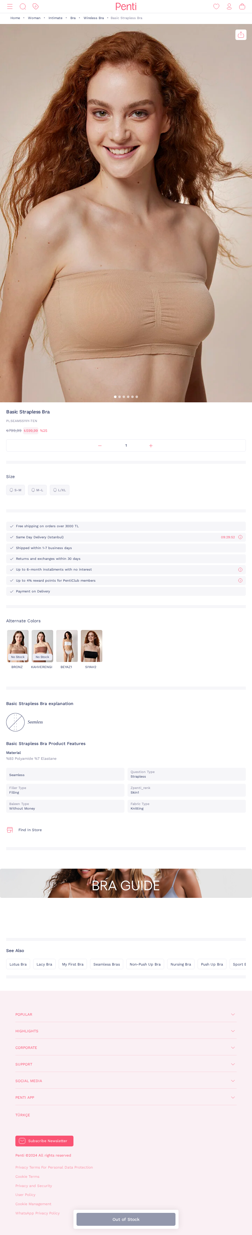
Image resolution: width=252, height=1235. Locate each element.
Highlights (26, 1031)
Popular (23, 1014)
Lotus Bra (18, 964)
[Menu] (10, 6)
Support (23, 1064)
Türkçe (22, 1115)
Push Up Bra (212, 964)
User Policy (25, 1195)
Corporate (26, 1048)
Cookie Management (33, 1204)
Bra (73, 18)
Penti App (24, 1097)
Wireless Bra (94, 18)
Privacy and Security (33, 1186)
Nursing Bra (181, 964)
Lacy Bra (44, 964)
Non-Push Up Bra (145, 964)
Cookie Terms (27, 1176)
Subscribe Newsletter (47, 1141)
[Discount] (35, 6)
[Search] (22, 6)
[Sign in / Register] (229, 6)
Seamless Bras (106, 964)
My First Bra (73, 964)
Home (15, 18)
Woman (34, 18)
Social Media (28, 1081)
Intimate (55, 18)
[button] (115, 397)
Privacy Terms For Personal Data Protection (54, 1167)
